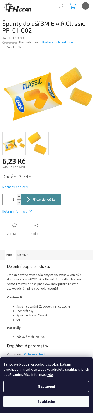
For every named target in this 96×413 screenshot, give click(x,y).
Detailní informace (14, 211)
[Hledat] (61, 6)
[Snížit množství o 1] (19, 202)
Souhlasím (46, 401)
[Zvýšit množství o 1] (19, 196)
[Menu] (85, 6)
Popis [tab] (10, 255)
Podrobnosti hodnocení (58, 42)
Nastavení (46, 386)
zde (50, 374)
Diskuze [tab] (22, 255)
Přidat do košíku (44, 199)
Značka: (14, 47)
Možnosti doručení (15, 187)
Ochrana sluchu (35, 354)
